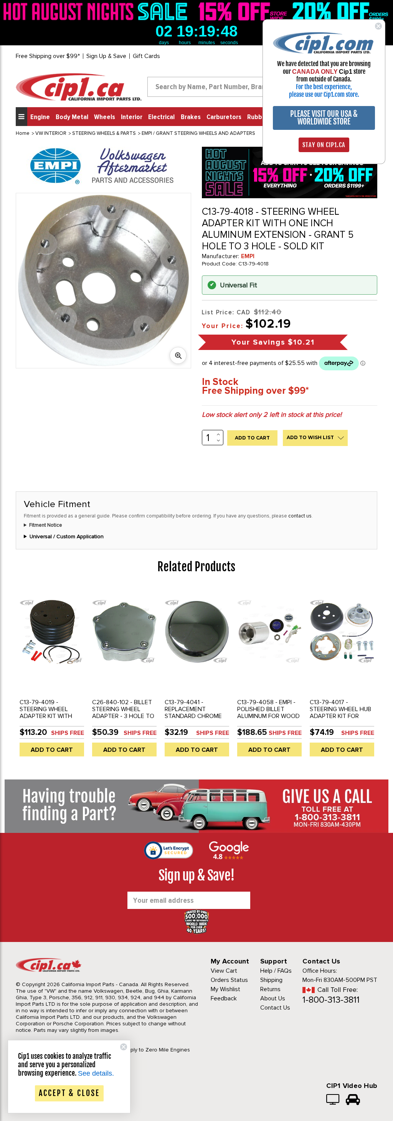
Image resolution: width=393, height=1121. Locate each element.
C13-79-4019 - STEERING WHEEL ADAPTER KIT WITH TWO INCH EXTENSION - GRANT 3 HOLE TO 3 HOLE (51, 719)
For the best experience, (324, 87)
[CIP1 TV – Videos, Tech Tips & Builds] (333, 1100)
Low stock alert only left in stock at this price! (272, 414)
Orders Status (229, 980)
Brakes (191, 117)
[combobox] (217, 87)
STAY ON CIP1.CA (323, 145)
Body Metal (72, 117)
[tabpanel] (52, 675)
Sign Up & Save (106, 56)
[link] (97, 11)
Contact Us (275, 1008)
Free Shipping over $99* (48, 56)
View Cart (224, 971)
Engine (40, 117)
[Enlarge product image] (178, 355)
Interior (131, 117)
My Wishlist (225, 989)
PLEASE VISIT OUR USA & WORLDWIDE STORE (324, 117)
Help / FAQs (276, 971)
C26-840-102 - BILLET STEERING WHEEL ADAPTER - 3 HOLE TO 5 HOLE (123, 712)
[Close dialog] (378, 26)
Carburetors (223, 117)
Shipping (271, 980)
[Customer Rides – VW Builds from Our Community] (353, 1100)
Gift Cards (146, 56)
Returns (270, 989)
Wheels (104, 117)
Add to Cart (52, 750)
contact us (300, 516)
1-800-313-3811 (331, 999)
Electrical (161, 117)
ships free (67, 733)
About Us (272, 998)
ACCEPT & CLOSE (69, 1093)
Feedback (224, 998)
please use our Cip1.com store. (324, 94)
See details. (96, 1073)
